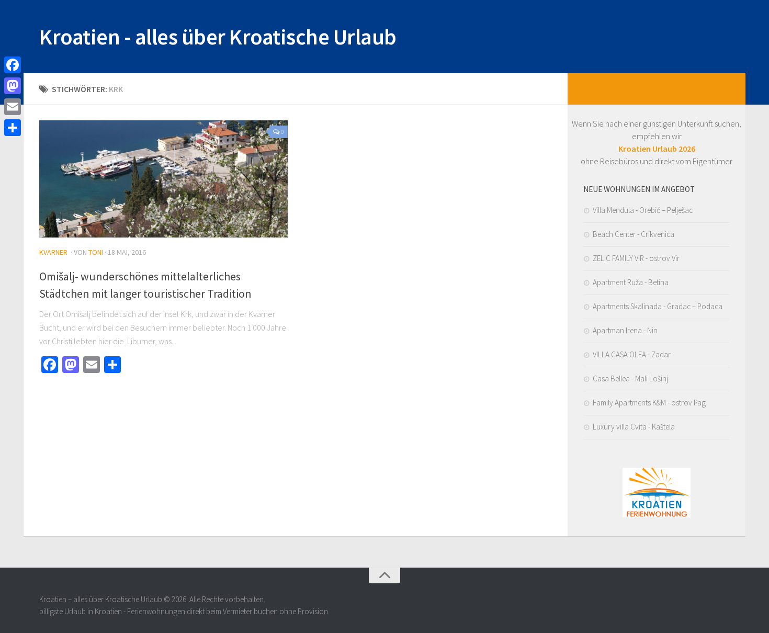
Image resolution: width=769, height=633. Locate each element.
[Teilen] (12, 127)
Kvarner (53, 252)
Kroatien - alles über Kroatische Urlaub (218, 36)
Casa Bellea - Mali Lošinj (630, 378)
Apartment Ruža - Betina (631, 282)
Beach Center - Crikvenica (633, 234)
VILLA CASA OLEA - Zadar (632, 354)
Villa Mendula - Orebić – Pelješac (643, 210)
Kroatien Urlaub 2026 (656, 148)
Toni (95, 252)
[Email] (12, 106)
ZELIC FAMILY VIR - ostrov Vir (636, 258)
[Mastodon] (12, 85)
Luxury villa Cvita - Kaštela (634, 427)
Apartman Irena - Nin (625, 330)
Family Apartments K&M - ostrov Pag (649, 403)
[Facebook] (12, 64)
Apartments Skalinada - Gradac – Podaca (657, 306)
